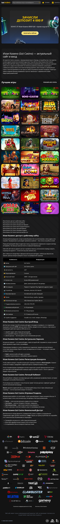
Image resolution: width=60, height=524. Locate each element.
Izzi (5, 2)
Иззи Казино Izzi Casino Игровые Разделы (15, 230)
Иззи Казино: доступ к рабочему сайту (14, 221)
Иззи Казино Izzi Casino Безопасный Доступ (15, 232)
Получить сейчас (30, 33)
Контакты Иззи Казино (41, 506)
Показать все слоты (50, 82)
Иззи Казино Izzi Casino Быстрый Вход (14, 223)
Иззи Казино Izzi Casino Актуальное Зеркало (15, 225)
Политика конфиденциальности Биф (22, 506)
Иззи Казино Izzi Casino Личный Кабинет (14, 228)
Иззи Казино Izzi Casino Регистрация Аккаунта (16, 226)
